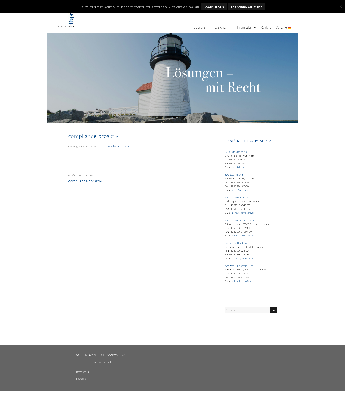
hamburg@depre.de (242, 258)
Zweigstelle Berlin (234, 174)
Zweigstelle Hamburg (236, 243)
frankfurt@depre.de (242, 235)
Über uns (199, 27)
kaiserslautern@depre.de (245, 281)
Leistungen (221, 27)
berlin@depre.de (241, 190)
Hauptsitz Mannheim (236, 151)
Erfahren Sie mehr (247, 7)
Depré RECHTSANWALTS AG (108, 355)
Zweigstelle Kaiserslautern (239, 265)
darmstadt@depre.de (243, 212)
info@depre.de (240, 167)
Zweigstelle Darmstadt (237, 197)
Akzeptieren (214, 7)
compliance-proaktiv (118, 146)
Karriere (266, 27)
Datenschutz (82, 371)
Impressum (82, 378)
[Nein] (340, 6)
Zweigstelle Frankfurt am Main (241, 220)
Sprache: (282, 27)
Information (244, 27)
